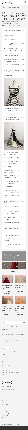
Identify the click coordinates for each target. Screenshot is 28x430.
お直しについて (5, 404)
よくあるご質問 (5, 411)
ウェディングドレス (6, 359)
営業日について (5, 332)
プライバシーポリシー (12, 424)
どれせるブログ (15, 23)
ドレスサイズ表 (5, 415)
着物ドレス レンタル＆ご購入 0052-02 (10, 338)
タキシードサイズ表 (6, 413)
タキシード (4, 363)
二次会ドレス (4, 370)
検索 (24, 322)
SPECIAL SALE (5, 329)
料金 (3, 417)
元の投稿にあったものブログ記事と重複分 (10, 372)
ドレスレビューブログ (15, 25)
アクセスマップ (5, 424)
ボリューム (4, 368)
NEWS (3, 354)
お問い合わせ (19, 424)
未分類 (3, 374)
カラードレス (6, 25)
